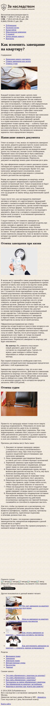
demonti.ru (42, 697)
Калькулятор (11, 30)
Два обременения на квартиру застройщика (24, 684)
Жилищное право (13, 656)
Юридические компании (16, 32)
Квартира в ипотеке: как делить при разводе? (24, 686)
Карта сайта (6, 704)
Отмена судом (11, 64)
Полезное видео (12, 28)
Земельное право (13, 661)
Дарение (9, 667)
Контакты (10, 39)
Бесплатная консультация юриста (14, 15)
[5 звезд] (40, 581)
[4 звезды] (31, 581)
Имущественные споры (15, 663)
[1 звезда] (5, 581)
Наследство (10, 665)
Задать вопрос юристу (15, 36)
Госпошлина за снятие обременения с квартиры (25, 682)
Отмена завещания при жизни (18, 61)
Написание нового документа (18, 59)
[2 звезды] (13, 581)
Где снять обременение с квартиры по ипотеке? (25, 675)
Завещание (10, 658)
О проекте (10, 34)
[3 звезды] (22, 581)
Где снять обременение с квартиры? (21, 678)
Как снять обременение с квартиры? (21, 680)
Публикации (11, 25)
